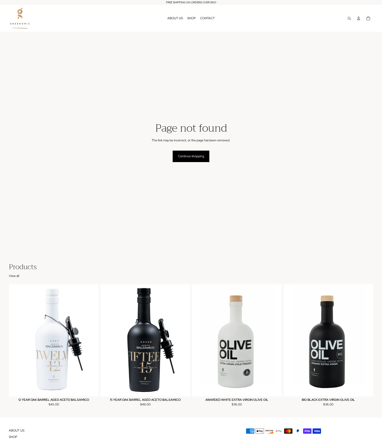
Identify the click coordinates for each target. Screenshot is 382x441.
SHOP (13, 437)
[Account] (358, 18)
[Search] (349, 18)
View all (14, 276)
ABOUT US (16, 430)
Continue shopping (191, 156)
